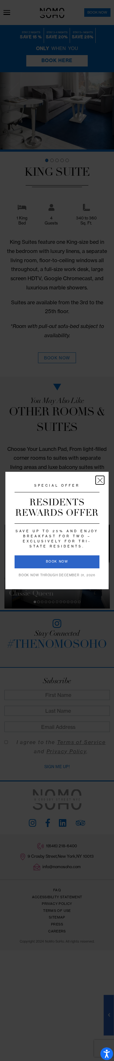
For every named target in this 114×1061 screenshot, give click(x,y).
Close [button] (100, 480)
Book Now (57, 561)
